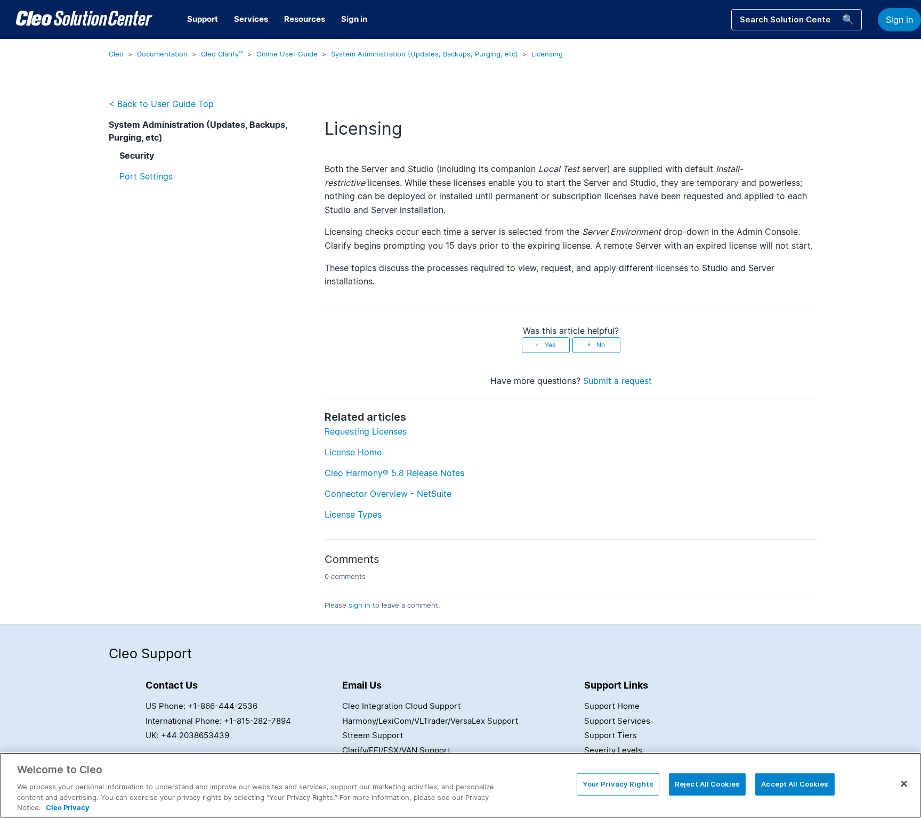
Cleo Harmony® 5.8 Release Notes (394, 473)
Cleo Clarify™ (222, 54)
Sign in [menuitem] (354, 18)
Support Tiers (610, 735)
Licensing (547, 54)
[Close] (904, 784)
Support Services (617, 720)
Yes (550, 344)
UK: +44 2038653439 (187, 735)
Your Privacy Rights (618, 784)
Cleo (116, 54)
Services (251, 18)
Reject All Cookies (707, 784)
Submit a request (617, 381)
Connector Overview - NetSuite (388, 494)
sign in (359, 605)
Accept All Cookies (794, 784)
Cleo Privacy (68, 807)
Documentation (162, 54)
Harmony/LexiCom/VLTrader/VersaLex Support (430, 720)
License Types (353, 514)
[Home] (84, 20)
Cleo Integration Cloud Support (401, 705)
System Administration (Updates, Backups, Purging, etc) (424, 54)
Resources (304, 18)
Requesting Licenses (366, 431)
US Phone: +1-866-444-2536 (201, 705)
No (600, 344)
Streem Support (372, 735)
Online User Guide (287, 54)
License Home (353, 452)
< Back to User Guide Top (161, 104)
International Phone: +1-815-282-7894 (218, 720)
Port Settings (146, 176)
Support (202, 18)
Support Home (612, 705)
